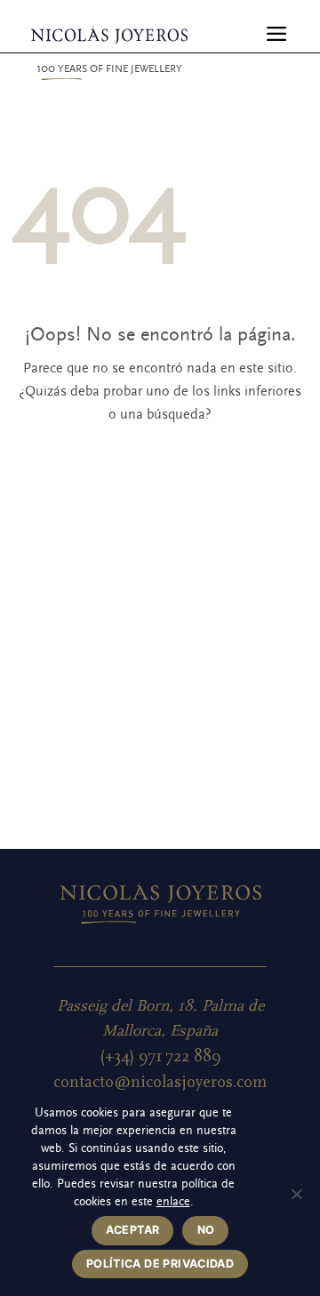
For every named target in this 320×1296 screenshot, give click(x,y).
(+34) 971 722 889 (160, 1056)
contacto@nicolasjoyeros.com (160, 1082)
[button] (277, 34)
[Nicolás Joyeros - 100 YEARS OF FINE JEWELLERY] (109, 35)
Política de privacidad (160, 1263)
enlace (173, 1202)
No (206, 1229)
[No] (296, 1199)
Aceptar (133, 1229)
